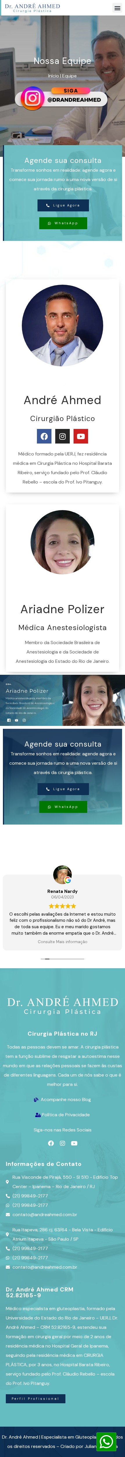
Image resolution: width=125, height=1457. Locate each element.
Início (53, 76)
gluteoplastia (71, 1308)
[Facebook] (51, 1143)
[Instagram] (62, 1143)
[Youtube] (74, 1143)
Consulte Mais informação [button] (63, 941)
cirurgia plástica (75, 189)
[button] (117, 8)
